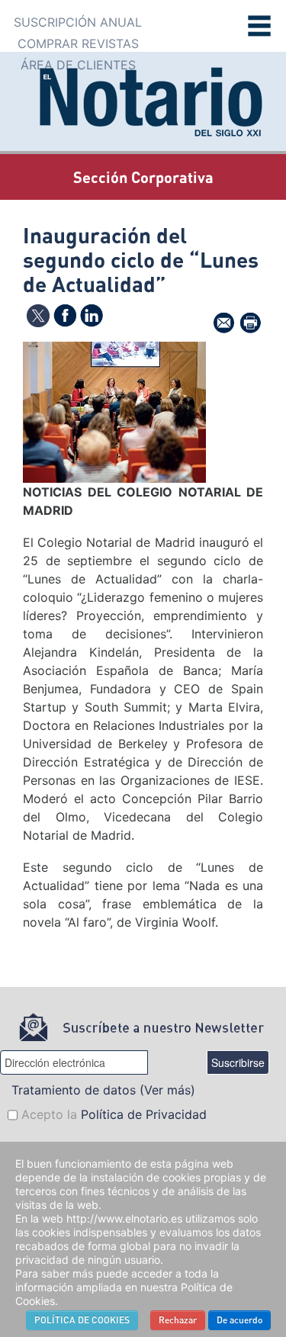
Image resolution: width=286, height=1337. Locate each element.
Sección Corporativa (143, 177)
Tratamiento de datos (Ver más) (103, 1090)
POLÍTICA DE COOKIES (82, 1320)
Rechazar (178, 1320)
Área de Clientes (78, 64)
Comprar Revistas (78, 43)
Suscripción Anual (78, 22)
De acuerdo (239, 1320)
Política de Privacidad (144, 1114)
